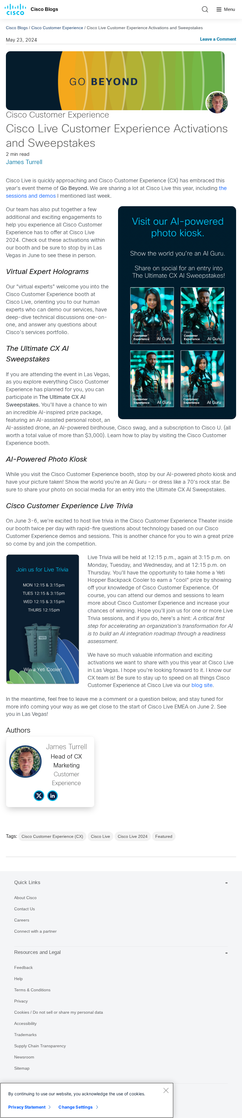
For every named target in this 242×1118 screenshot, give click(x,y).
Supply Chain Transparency (40, 1045)
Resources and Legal (37, 952)
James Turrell (24, 162)
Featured (163, 836)
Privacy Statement (26, 1106)
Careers (21, 920)
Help (18, 978)
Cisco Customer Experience (57, 27)
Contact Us (24, 908)
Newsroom (24, 1057)
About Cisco (25, 897)
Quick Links (27, 882)
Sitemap (22, 1068)
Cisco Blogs (44, 9)
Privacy (21, 1001)
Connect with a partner (35, 931)
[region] (87, 1100)
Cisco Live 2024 (133, 836)
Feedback (23, 967)
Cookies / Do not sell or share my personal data (58, 1012)
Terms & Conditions (32, 989)
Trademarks (25, 1034)
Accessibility (25, 1023)
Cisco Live (100, 836)
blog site (202, 685)
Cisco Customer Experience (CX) (52, 836)
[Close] (166, 1090)
